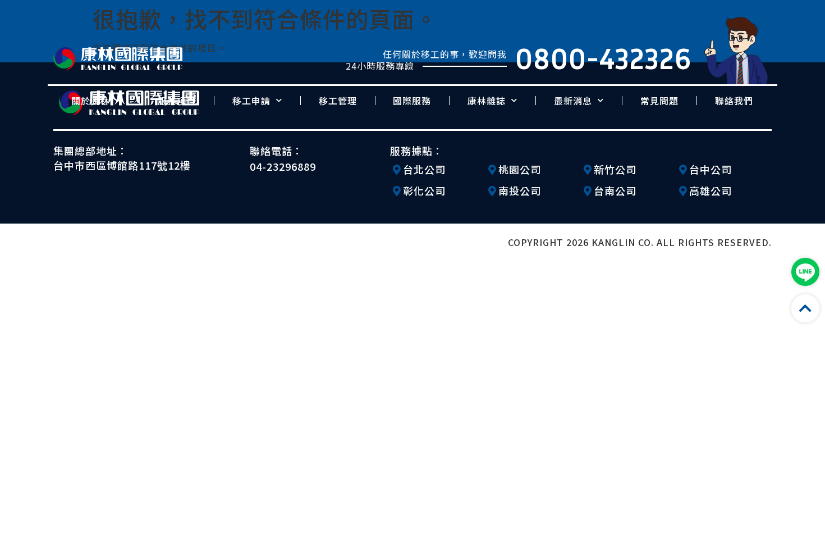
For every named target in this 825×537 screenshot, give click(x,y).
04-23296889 (283, 166)
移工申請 (251, 100)
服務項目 (177, 100)
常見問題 (659, 100)
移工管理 (338, 100)
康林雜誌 (486, 100)
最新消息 (573, 100)
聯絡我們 (734, 100)
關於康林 (90, 100)
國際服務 (412, 100)
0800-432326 (603, 58)
